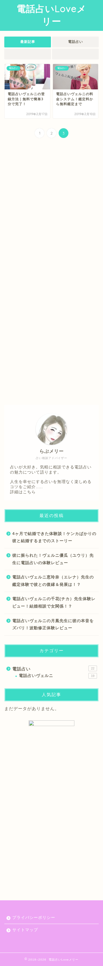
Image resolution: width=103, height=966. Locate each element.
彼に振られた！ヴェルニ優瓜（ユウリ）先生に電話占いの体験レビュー (53, 559)
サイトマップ (25, 930)
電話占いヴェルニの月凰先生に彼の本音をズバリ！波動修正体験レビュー (53, 624)
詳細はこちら (23, 492)
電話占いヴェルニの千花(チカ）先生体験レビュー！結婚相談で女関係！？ (54, 602)
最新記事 (27, 42)
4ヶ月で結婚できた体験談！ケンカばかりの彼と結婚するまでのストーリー (54, 537)
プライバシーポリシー (33, 917)
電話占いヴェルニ (56, 676)
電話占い (75, 42)
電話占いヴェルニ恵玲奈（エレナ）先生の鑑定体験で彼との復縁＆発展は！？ (53, 581)
